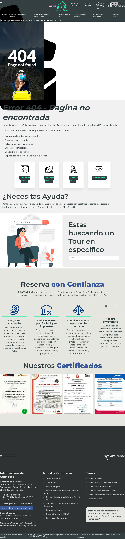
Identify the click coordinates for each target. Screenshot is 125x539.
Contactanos (99, 178)
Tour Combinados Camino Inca (41, 16)
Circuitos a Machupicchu (75, 4)
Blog (114, 3)
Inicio (4, 15)
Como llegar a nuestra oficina (16, 508)
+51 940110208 (25, 523)
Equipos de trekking (88, 4)
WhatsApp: (12, 20)
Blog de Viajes (95, 498)
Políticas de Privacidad (56, 518)
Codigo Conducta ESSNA (57, 514)
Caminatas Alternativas (100, 486)
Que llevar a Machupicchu (101, 4)
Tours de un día (64, 16)
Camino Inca (74, 179)
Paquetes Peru (116, 16)
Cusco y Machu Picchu (80, 16)
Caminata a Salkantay (98, 16)
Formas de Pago (54, 510)
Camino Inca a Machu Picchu (102, 490)
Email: (43, 20)
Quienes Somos (53, 478)
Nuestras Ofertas (49, 179)
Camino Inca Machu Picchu (18, 16)
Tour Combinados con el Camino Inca (106, 494)
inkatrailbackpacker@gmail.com (21, 525)
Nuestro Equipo (53, 486)
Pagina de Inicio (25, 179)
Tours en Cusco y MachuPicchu (103, 482)
